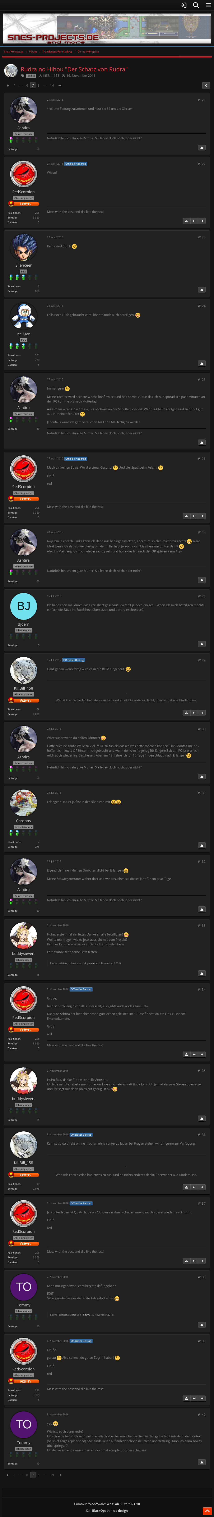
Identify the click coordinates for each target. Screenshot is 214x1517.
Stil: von (107, 1510)
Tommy (86, 1314)
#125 (202, 379)
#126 (202, 458)
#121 (202, 100)
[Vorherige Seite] (8, 85)
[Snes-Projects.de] (107, 28)
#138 (202, 1277)
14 (52, 85)
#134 (202, 989)
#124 (202, 306)
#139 (202, 1341)
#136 (202, 1134)
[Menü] (208, 5)
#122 (202, 164)
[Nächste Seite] (60, 85)
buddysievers (89, 963)
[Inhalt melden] (202, 148)
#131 (202, 793)
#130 (202, 729)
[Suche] (196, 5)
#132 (202, 861)
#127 (202, 532)
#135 (202, 1070)
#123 (202, 237)
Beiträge (13, 149)
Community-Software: (107, 1504)
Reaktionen (14, 213)
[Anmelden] (95, 5)
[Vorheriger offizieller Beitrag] (194, 221)
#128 (202, 596)
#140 (202, 1414)
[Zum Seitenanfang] (207, 1511)
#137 (202, 1203)
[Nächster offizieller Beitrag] (202, 221)
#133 (202, 925)
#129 (202, 660)
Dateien (12, 222)
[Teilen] (206, 85)
